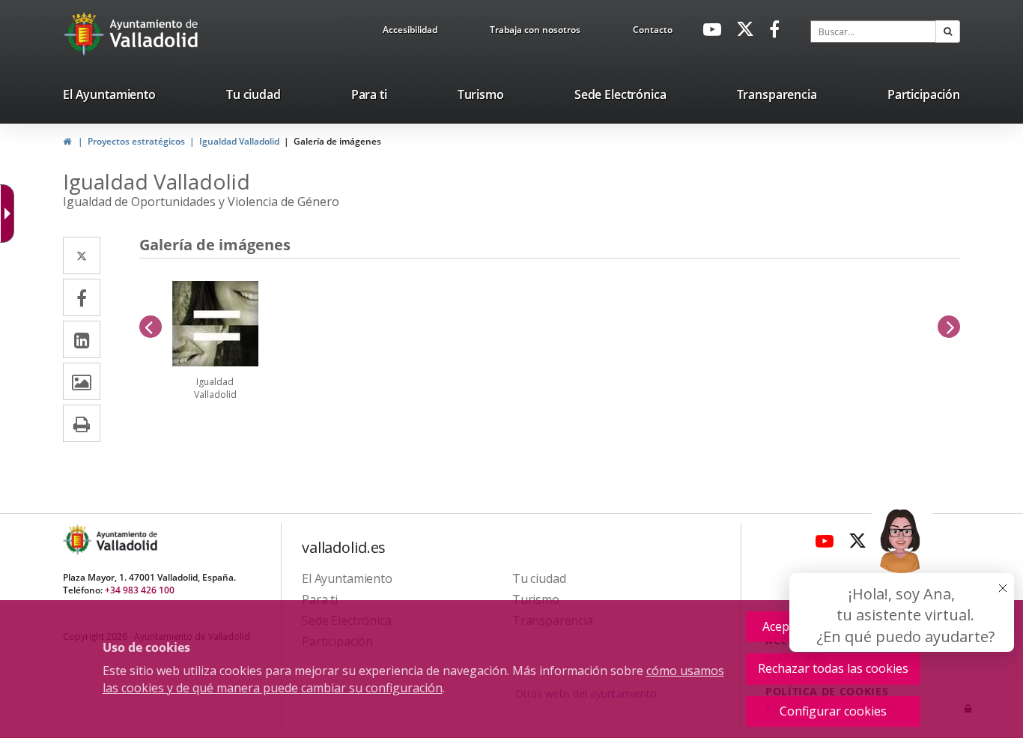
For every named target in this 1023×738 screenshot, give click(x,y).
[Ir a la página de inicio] (86, 33)
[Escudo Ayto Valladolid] (78, 539)
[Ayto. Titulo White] (154, 33)
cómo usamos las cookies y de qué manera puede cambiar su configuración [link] (413, 679)
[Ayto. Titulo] (125, 539)
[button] (947, 31)
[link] (410, 32)
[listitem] (109, 97)
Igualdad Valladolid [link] (239, 141)
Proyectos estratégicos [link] (136, 141)
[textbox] (873, 31)
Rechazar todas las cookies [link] (833, 668)
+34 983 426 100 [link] (139, 590)
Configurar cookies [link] (833, 711)
